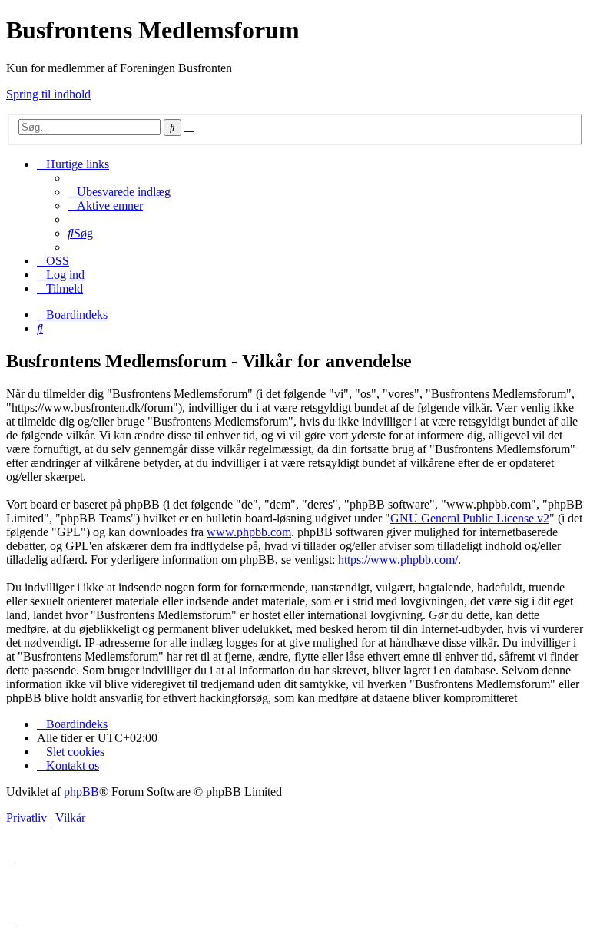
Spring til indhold (48, 94)
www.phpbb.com (249, 531)
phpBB (81, 791)
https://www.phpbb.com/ (398, 559)
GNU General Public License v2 (469, 518)
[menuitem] (119, 191)
